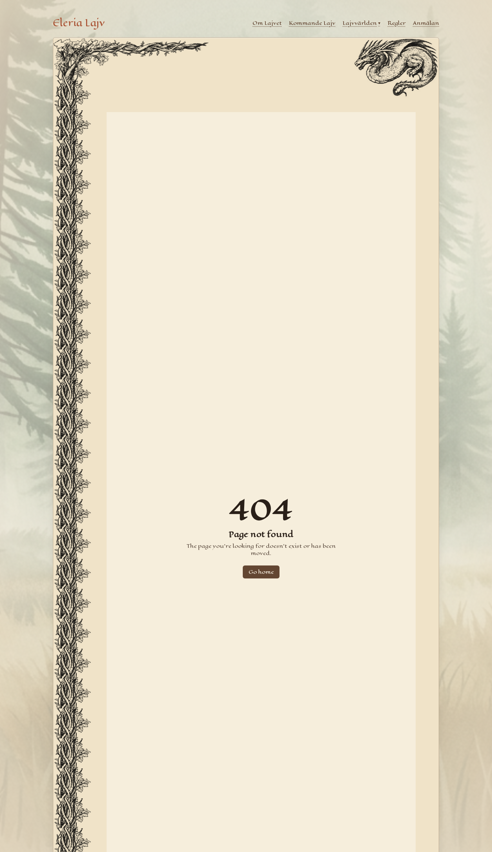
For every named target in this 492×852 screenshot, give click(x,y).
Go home (261, 572)
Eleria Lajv (79, 23)
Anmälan (426, 23)
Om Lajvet (267, 23)
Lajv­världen (361, 23)
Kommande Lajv (312, 23)
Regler (397, 23)
